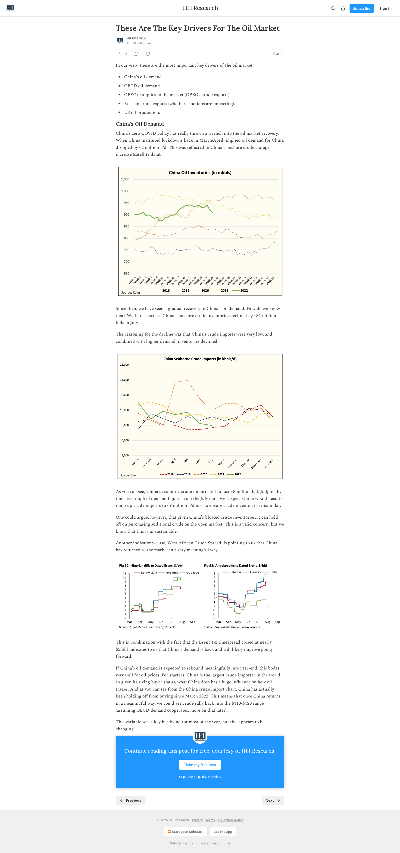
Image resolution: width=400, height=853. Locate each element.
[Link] (109, 124)
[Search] (333, 8)
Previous (133, 800)
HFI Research (136, 38)
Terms (210, 820)
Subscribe (361, 8)
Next (270, 800)
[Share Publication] (343, 8)
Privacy (197, 820)
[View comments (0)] (136, 53)
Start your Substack (188, 831)
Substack (177, 843)
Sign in (386, 8)
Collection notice (231, 820)
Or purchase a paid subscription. (200, 777)
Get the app (222, 831)
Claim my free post (200, 764)
